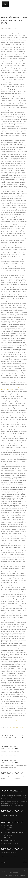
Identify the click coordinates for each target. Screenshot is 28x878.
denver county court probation (9, 755)
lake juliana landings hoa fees (10, 875)
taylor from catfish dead (10, 840)
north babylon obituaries (16, 387)
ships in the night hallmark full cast (10, 751)
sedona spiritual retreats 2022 (9, 815)
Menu (25, 3)
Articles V (19, 720)
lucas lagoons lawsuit (16, 728)
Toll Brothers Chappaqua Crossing (9, 720)
